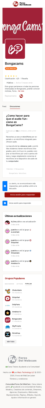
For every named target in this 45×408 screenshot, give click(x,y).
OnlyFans (16, 304)
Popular (28, 284)
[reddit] (23, 402)
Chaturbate (17, 290)
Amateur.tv (15, 263)
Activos (20, 284)
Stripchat (15, 242)
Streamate (15, 253)
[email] (15, 402)
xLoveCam (15, 232)
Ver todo (10, 342)
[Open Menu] (3, 4)
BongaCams (13, 173)
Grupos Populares (15, 278)
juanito (14, 230)
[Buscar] (40, 4)
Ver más (21, 91)
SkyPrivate (16, 326)
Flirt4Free (16, 333)
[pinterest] (19, 402)
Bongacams (17, 319)
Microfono (22, 173)
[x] (32, 402)
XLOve (13, 222)
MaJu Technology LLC (25, 372)
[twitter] (28, 402)
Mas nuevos (9, 284)
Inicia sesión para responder (22, 195)
